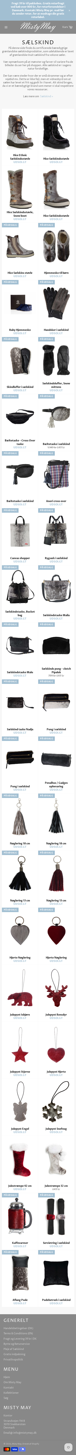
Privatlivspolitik (13, 1359)
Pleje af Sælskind (14, 1349)
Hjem (7, 1377)
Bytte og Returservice (17, 1344)
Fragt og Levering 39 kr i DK (20, 1339)
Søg (6, 1398)
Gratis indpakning (14, 1354)
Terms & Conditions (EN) (18, 1333)
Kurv (68, 27)
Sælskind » (46, 96)
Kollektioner (11, 1393)
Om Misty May (12, 1382)
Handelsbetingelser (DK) (18, 1328)
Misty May (17, 1444)
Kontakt (9, 1387)
